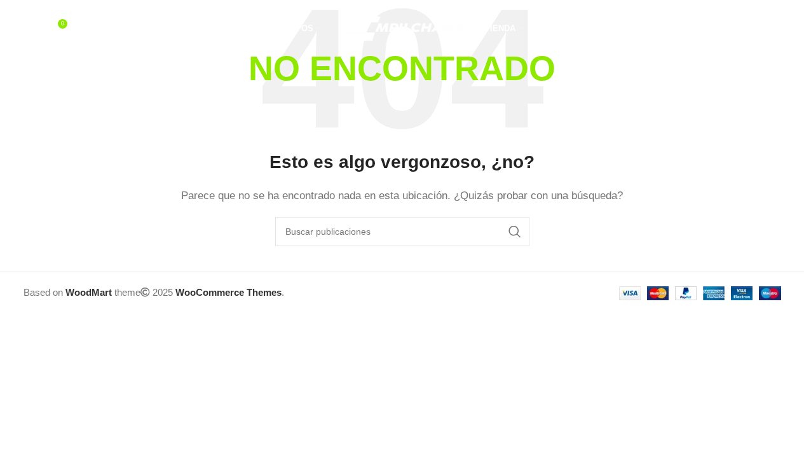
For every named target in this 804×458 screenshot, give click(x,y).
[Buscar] (30, 28)
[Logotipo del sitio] (402, 27)
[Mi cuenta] (724, 28)
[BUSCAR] (514, 231)
